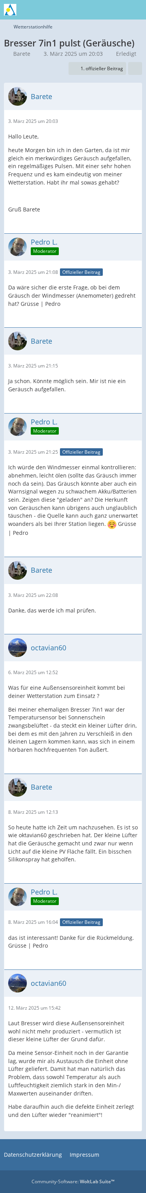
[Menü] (136, 10)
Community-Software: (73, 1181)
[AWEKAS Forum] (10, 10)
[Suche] (97, 10)
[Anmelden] (116, 10)
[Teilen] (135, 68)
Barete (21, 53)
